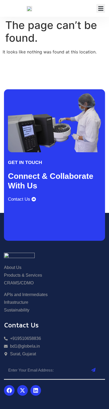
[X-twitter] (22, 390)
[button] (100, 8)
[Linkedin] (35, 390)
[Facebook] (9, 390)
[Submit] (93, 370)
